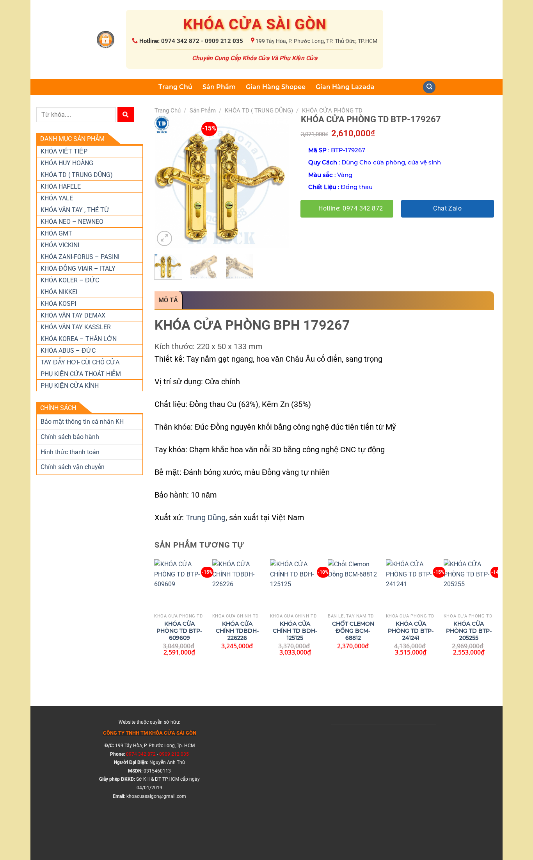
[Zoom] (164, 238)
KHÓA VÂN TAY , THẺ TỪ (75, 210)
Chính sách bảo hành (70, 437)
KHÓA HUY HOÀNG (67, 163)
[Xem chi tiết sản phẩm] (175, 597)
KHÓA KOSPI (58, 303)
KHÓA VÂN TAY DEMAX (73, 315)
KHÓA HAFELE (61, 186)
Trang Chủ (175, 87)
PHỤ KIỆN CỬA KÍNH (70, 385)
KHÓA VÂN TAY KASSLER (76, 327)
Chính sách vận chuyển (73, 467)
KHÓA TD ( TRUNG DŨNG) (77, 174)
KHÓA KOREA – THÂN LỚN (79, 339)
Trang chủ (168, 110)
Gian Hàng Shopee (276, 87)
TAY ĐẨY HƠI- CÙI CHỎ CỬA (80, 362)
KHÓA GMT (56, 233)
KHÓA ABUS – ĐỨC (68, 350)
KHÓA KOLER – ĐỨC (70, 280)
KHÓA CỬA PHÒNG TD (332, 110)
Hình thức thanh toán (70, 452)
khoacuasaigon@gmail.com (156, 796)
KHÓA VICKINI (60, 245)
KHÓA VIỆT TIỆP (64, 151)
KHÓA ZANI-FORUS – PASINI (80, 256)
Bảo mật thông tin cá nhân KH (82, 421)
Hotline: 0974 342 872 (350, 208)
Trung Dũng (206, 517)
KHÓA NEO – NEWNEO (72, 221)
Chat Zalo (447, 208)
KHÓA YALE (57, 198)
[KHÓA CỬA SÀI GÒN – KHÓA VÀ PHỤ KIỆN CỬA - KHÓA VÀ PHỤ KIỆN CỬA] (105, 39)
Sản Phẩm (219, 87)
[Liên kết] (429, 87)
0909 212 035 (174, 754)
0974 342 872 (141, 754)
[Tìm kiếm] (125, 114)
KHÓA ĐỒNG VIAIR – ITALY (78, 268)
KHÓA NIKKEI (59, 292)
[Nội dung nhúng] (383, 779)
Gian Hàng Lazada (345, 87)
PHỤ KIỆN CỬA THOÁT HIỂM (81, 374)
